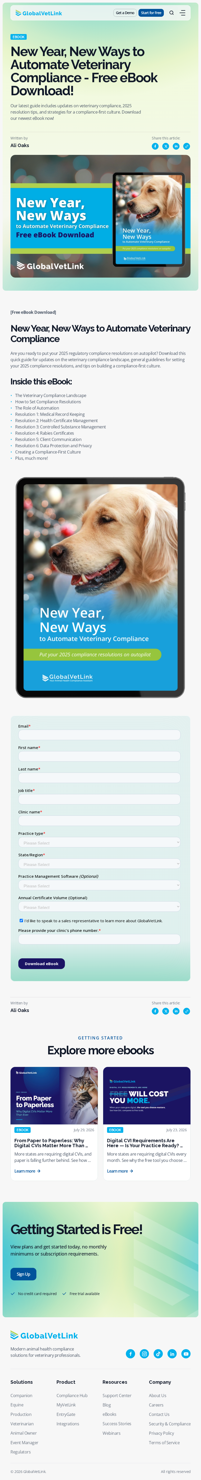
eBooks (109, 1414)
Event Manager (24, 1442)
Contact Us (159, 1414)
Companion (21, 1395)
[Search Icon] (171, 12)
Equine (16, 1405)
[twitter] (165, 146)
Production (20, 1414)
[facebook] (155, 146)
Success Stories (117, 1424)
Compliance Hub (72, 1395)
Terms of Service (164, 1442)
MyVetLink (66, 1405)
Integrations (68, 1424)
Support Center (117, 1395)
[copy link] (186, 146)
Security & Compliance (170, 1424)
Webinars (111, 1433)
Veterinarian (22, 1424)
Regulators (20, 1452)
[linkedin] (176, 146)
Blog (107, 1405)
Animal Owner (23, 1433)
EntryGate (66, 1414)
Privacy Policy (161, 1433)
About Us (157, 1395)
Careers (156, 1405)
